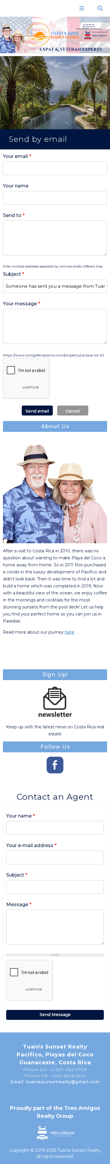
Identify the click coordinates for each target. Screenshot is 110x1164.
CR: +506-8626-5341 (88, 24)
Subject (13, 274)
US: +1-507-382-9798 (88, 26)
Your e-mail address (31, 845)
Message (18, 904)
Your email (17, 156)
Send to (14, 215)
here (69, 632)
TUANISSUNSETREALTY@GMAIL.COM (88, 29)
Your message (21, 303)
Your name (15, 186)
